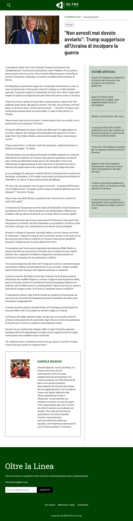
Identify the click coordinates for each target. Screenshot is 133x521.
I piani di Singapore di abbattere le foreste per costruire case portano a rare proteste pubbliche (108, 81)
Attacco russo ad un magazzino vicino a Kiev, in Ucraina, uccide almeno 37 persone (108, 186)
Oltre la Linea (75, 515)
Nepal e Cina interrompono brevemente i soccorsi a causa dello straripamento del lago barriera (106, 167)
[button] (9, 5)
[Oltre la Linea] (67, 5)
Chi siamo (50, 504)
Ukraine (69, 25)
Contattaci (82, 504)
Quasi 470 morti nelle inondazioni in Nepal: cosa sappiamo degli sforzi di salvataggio (105, 100)
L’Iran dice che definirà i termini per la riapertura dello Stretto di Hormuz (108, 149)
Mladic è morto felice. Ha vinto (107, 116)
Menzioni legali (66, 504)
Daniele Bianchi (91, 17)
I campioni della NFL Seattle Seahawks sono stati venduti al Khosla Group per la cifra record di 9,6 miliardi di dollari (107, 131)
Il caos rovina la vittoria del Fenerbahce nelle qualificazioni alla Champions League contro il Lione (108, 203)
